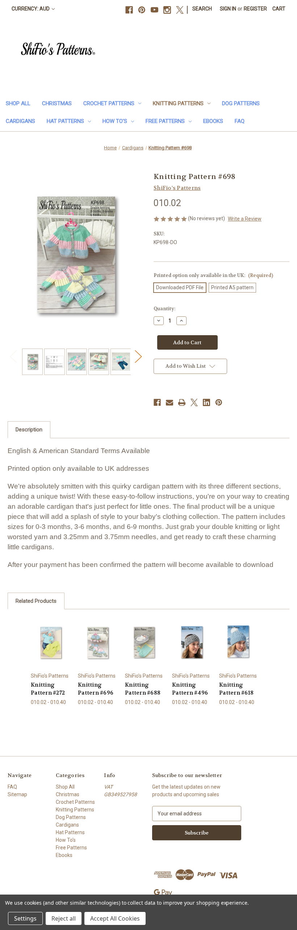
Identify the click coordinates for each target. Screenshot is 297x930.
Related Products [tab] (36, 601)
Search (202, 9)
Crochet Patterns (108, 103)
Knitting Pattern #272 (48, 689)
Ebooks (213, 121)
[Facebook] (129, 10)
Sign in (228, 9)
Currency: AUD (31, 9)
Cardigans (20, 121)
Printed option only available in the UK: (213, 275)
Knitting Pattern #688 (142, 689)
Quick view (50, 633)
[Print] (181, 402)
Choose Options (50, 651)
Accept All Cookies (115, 918)
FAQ (239, 121)
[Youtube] (154, 10)
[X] (180, 10)
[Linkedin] (206, 402)
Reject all (63, 918)
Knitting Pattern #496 (190, 689)
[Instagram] (167, 10)
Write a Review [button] (245, 219)
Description (29, 429)
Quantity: (164, 309)
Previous (13, 356)
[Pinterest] (142, 10)
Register (255, 9)
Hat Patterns (65, 121)
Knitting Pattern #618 (236, 689)
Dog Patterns (241, 103)
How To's (115, 121)
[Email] (169, 402)
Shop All (18, 103)
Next (138, 356)
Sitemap (17, 794)
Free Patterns (165, 121)
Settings (25, 918)
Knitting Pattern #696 (95, 689)
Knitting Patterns (178, 103)
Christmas (57, 103)
